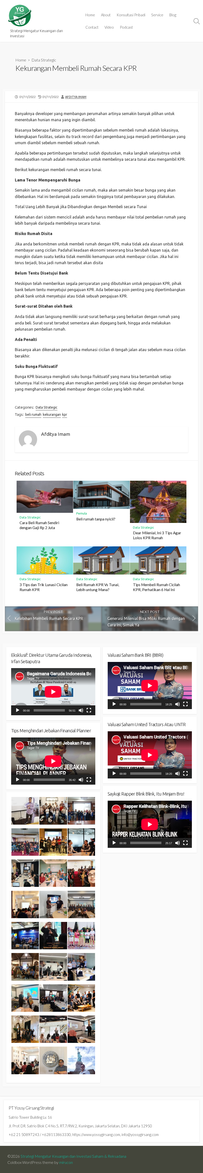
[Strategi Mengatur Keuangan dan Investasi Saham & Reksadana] (19, 16)
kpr (64, 415)
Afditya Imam (75, 97)
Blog (172, 15)
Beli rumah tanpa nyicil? (95, 519)
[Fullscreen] (88, 710)
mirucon (66, 1162)
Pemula (81, 513)
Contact (92, 27)
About (106, 15)
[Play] (17, 710)
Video (109, 27)
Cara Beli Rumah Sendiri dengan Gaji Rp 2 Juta (39, 525)
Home (90, 15)
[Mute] (80, 710)
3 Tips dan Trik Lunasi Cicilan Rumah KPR (44, 587)
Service (157, 15)
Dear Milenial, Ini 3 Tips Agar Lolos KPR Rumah (157, 535)
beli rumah (33, 415)
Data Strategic (43, 60)
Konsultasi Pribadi (131, 15)
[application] (53, 691)
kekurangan (52, 415)
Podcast (126, 27)
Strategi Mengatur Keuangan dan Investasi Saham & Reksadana (73, 1156)
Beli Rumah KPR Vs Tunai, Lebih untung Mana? (97, 587)
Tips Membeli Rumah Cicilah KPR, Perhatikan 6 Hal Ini (156, 587)
